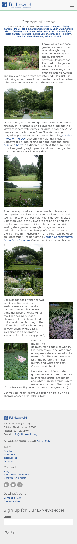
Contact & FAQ (12, 497)
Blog (6, 471)
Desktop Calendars (15, 477)
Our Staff (9, 451)
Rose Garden (27, 34)
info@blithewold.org (25, 434)
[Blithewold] (27, 5)
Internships (10, 457)
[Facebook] (6, 484)
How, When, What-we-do (36, 31)
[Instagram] (20, 484)
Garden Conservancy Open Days (47, 29)
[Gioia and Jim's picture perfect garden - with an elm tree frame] (38, 257)
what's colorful (53, 36)
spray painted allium (60, 34)
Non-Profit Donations (16, 474)
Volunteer (9, 454)
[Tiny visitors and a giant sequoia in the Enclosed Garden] (38, 168)
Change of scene (38, 21)
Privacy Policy (44, 441)
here (7, 145)
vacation (21, 36)
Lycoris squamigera (61, 31)
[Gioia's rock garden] (38, 283)
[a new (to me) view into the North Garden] (38, 194)
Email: (7, 516)
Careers (8, 460)
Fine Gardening (21, 29)
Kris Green (45, 26)
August (57, 26)
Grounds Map (12, 501)
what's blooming (35, 36)
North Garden (12, 34)
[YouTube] (13, 484)
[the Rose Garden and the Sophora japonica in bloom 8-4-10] (38, 102)
